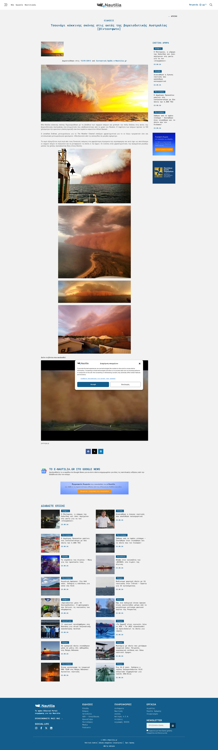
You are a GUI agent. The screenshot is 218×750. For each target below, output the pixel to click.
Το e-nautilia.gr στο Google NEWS (74, 469)
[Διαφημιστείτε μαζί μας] (94, 488)
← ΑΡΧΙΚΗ (172, 16)
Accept (93, 384)
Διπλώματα (119, 708)
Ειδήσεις (109, 20)
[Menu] (6, 4)
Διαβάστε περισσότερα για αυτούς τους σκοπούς (98, 378)
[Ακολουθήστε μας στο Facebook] (41, 728)
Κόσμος (85, 711)
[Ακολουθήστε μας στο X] (46, 728)
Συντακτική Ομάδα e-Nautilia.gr (111, 61)
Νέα (12, 5)
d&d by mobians (109, 746)
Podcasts (86, 727)
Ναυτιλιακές (30, 5)
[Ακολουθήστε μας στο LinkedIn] (51, 728)
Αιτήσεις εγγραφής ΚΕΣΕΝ (121, 720)
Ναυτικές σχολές (118, 712)
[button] (140, 363)
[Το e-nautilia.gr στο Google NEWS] (44, 471)
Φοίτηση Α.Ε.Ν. (121, 716)
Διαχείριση (118, 743)
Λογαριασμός (152, 713)
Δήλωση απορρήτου (105, 743)
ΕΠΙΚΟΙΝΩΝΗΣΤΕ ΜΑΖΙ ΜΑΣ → (49, 718)
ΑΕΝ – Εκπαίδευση (90, 716)
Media (85, 724)
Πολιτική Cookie (90, 743)
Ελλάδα (85, 708)
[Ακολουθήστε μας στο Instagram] (36, 728)
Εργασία (19, 5)
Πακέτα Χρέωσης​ (154, 711)
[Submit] (173, 725)
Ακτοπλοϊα (87, 713)
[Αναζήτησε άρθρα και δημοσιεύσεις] (211, 4)
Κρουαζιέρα (87, 719)
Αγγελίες (151, 708)
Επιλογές (125, 384)
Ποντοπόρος (87, 722)
